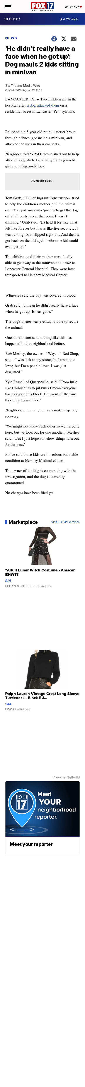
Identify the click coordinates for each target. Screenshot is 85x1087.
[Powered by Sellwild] (73, 777)
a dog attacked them (43, 105)
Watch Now (72, 6)
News (11, 38)
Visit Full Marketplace (65, 522)
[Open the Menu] (7, 6)
